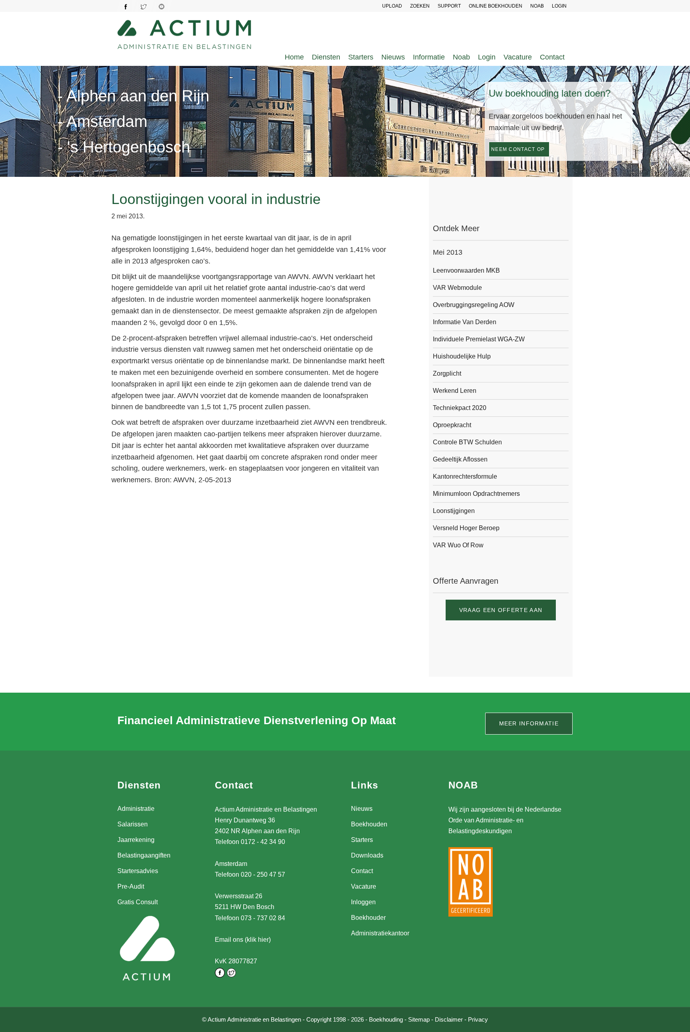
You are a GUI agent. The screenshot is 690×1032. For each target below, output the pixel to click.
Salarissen (132, 824)
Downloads (367, 855)
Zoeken (420, 6)
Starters (360, 57)
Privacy (478, 1019)
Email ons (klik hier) (243, 939)
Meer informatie (529, 723)
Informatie (429, 57)
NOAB (537, 6)
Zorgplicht (447, 373)
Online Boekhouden (495, 6)
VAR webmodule (457, 287)
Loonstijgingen (454, 510)
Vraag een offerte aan (500, 610)
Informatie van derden (464, 322)
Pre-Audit (130, 886)
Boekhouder (368, 917)
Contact (552, 57)
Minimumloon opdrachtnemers (476, 493)
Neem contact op (518, 149)
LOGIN (559, 6)
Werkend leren (454, 390)
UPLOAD (392, 6)
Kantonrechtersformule (465, 476)
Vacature (518, 57)
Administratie (136, 808)
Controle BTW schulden (467, 442)
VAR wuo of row (458, 545)
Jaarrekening (136, 839)
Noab (461, 57)
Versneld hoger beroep (466, 528)
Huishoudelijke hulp (462, 356)
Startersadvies (137, 871)
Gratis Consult (137, 902)
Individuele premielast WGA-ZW (479, 339)
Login (487, 57)
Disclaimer (449, 1019)
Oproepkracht (452, 425)
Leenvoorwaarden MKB (466, 270)
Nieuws (393, 57)
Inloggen (363, 902)
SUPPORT (449, 6)
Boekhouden (369, 824)
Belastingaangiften (144, 855)
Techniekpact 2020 (459, 407)
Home (294, 57)
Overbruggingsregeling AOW (473, 304)
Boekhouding (386, 1019)
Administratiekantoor (380, 933)
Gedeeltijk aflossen (460, 459)
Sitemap (419, 1019)
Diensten (326, 57)
